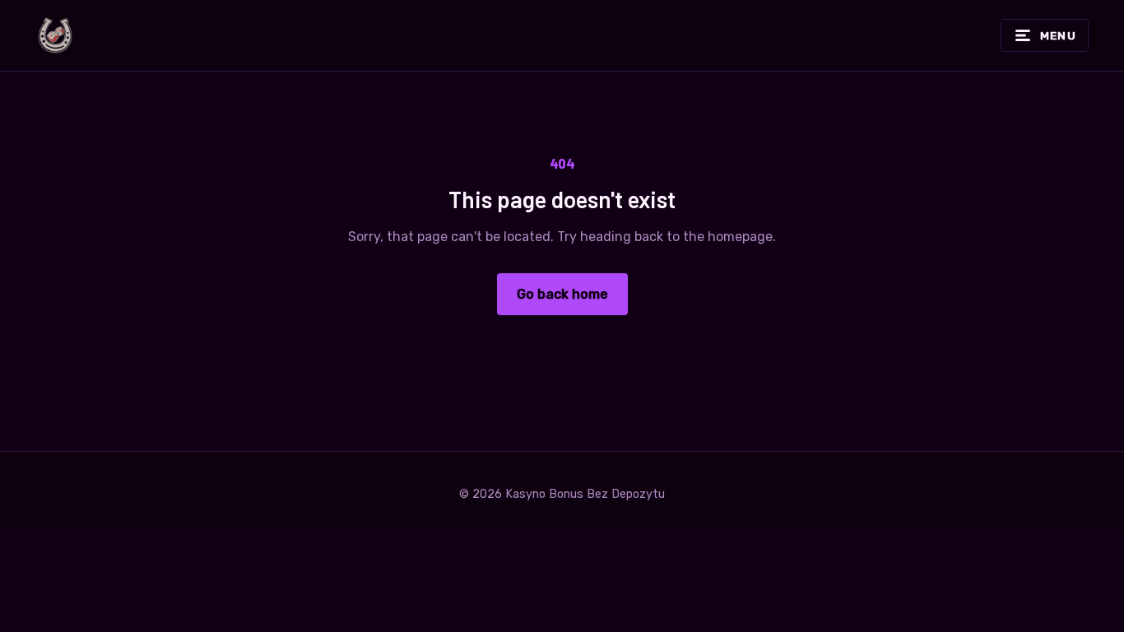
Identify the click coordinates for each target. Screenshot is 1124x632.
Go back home (562, 294)
